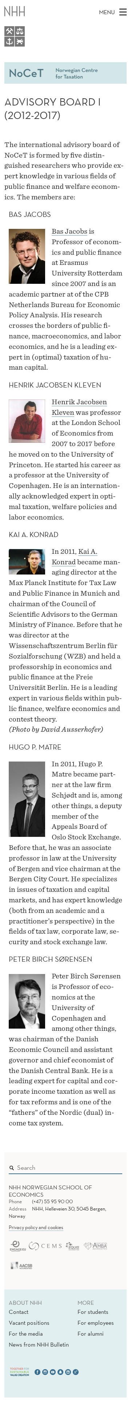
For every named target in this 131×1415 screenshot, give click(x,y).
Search (106, 1165)
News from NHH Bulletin (39, 1344)
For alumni (91, 1333)
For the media (26, 1333)
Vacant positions (29, 1322)
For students (93, 1311)
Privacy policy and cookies (36, 1227)
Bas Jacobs (69, 231)
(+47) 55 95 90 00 (52, 1201)
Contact (18, 1311)
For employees (96, 1322)
